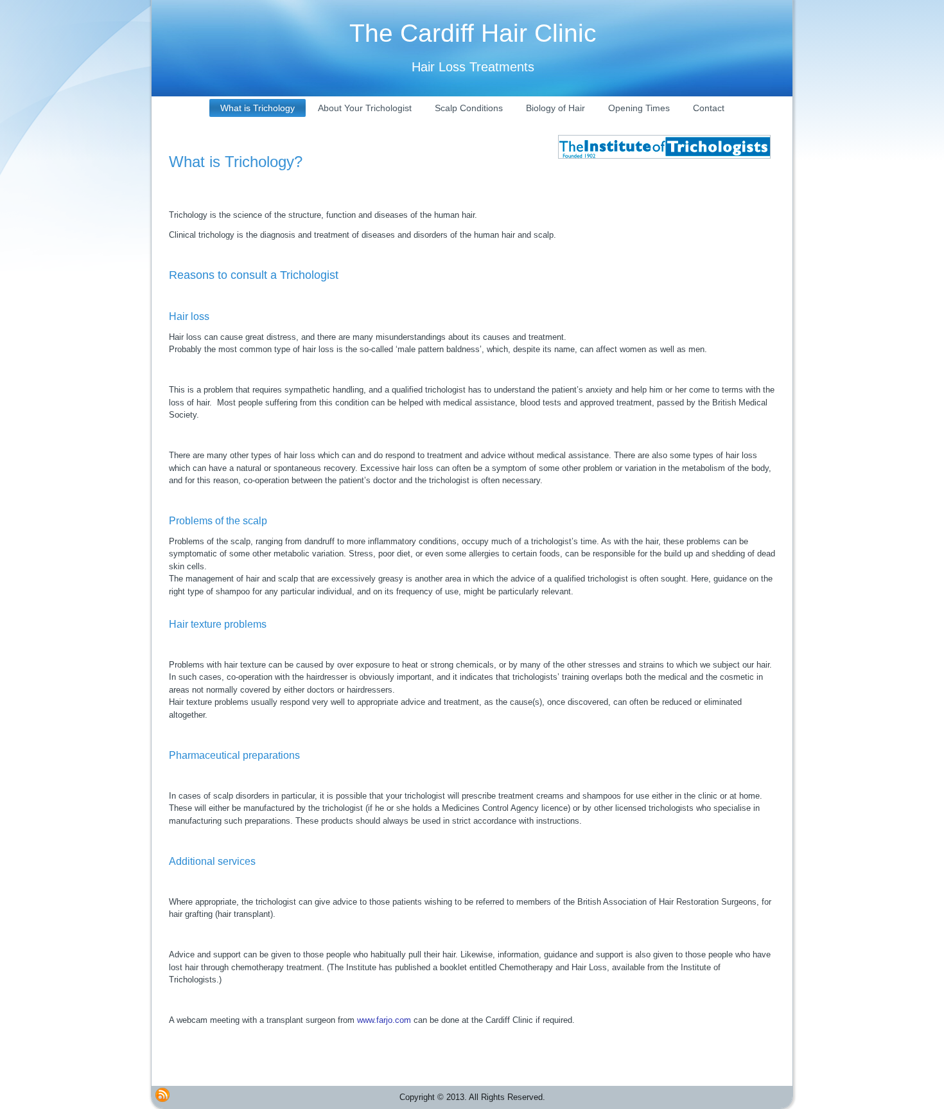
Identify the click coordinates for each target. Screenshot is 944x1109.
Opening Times (639, 108)
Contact (708, 108)
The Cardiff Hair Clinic (473, 33)
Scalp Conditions (469, 108)
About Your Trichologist (365, 108)
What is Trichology (257, 108)
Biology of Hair (555, 108)
